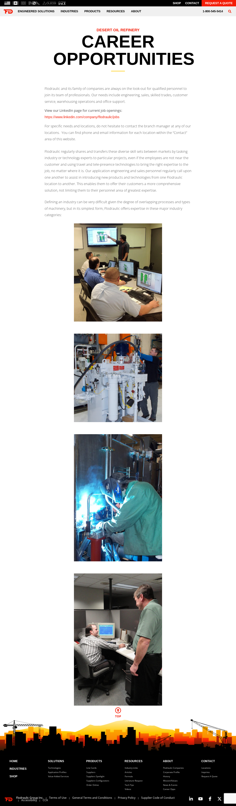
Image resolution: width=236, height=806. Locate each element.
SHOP (13, 776)
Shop (177, 3)
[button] (230, 11)
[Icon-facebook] (210, 799)
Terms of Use (58, 798)
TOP (118, 716)
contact (192, 3)
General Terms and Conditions (92, 798)
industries (69, 11)
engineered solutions (36, 11)
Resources (116, 11)
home (14, 761)
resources (134, 761)
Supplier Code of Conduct (158, 798)
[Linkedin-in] (191, 799)
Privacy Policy (126, 798)
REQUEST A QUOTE (219, 3)
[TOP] (118, 710)
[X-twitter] (219, 799)
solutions (56, 761)
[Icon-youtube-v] (200, 799)
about (136, 11)
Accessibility (29, 800)
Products (92, 11)
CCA (45, 800)
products (94, 761)
